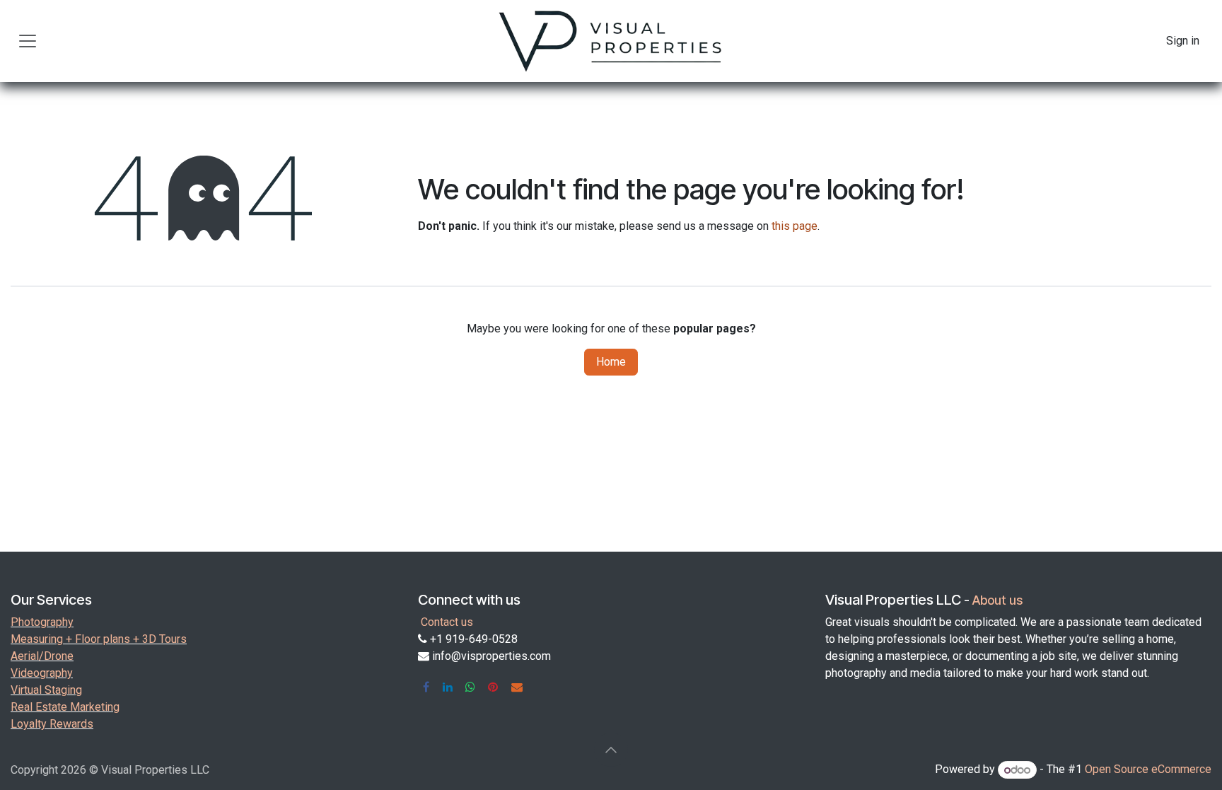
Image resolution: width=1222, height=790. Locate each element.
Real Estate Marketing (65, 707)
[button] (611, 750)
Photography (42, 622)
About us (997, 600)
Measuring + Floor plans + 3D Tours (99, 639)
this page (794, 226)
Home (611, 361)
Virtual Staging (46, 690)
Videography (42, 673)
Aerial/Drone (42, 656)
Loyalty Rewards (52, 724)
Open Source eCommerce (1148, 770)
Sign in (1182, 40)
